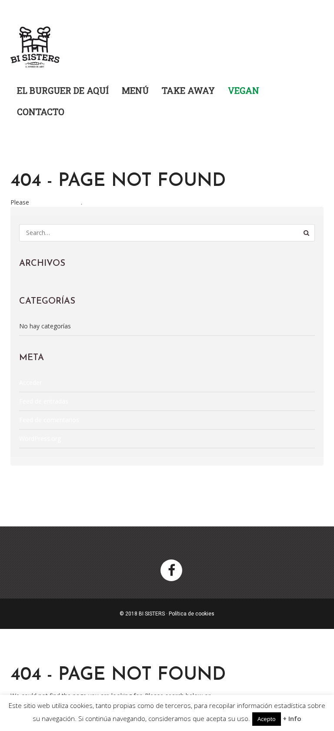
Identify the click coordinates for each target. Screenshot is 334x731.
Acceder (30, 382)
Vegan (243, 90)
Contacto (40, 111)
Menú (135, 90)
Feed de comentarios (49, 420)
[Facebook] (171, 570)
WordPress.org (40, 438)
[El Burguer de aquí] (35, 44)
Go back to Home (56, 202)
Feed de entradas (43, 401)
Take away (188, 90)
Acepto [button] (266, 719)
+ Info (292, 718)
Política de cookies (191, 614)
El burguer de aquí (63, 90)
